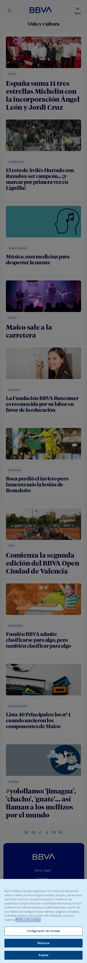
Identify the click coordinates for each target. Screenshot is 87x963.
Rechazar (43, 943)
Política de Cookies (28, 919)
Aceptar (43, 955)
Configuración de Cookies (43, 931)
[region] (43, 921)
